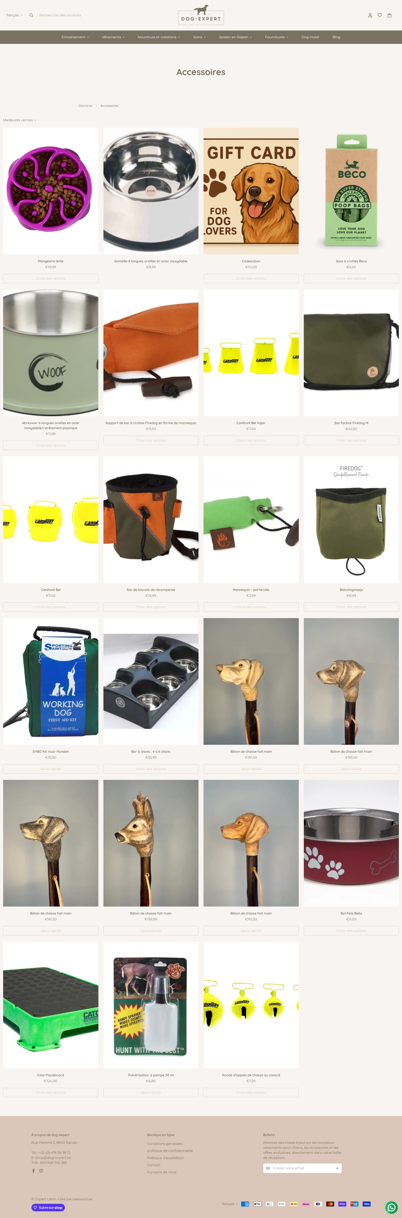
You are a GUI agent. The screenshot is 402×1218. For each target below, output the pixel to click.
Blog (336, 37)
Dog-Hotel (310, 37)
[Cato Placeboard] (50, 1005)
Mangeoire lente (50, 261)
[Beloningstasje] (351, 519)
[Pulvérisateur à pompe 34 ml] (151, 1005)
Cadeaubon (251, 261)
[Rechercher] (31, 15)
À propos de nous (162, 1172)
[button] (389, 15)
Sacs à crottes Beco (351, 261)
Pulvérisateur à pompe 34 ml (151, 1075)
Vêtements (111, 37)
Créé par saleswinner (75, 1199)
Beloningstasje (351, 590)
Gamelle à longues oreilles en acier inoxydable (150, 261)
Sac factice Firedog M (351, 423)
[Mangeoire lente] (50, 191)
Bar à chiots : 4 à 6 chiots (150, 751)
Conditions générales (165, 1144)
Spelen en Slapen (233, 37)
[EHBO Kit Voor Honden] (50, 681)
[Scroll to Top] (394, 1195)
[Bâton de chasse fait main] (251, 681)
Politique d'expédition (165, 1158)
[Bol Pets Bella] (351, 843)
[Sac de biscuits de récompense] (151, 519)
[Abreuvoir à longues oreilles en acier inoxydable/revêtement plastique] (50, 353)
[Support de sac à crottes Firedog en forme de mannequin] (151, 353)
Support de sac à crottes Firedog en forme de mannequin (151, 423)
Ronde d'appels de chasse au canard (251, 1075)
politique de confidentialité (170, 1151)
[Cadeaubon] (251, 191)
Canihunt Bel (51, 590)
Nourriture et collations (157, 37)
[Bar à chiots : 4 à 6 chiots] (151, 681)
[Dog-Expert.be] (201, 15)
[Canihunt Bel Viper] (251, 353)
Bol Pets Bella (351, 913)
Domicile (85, 106)
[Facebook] (33, 1171)
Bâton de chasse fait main (251, 751)
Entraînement (73, 37)
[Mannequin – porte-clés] (251, 519)
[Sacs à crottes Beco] (351, 191)
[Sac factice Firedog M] (351, 353)
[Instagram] (41, 1171)
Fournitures (275, 37)
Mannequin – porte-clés (251, 590)
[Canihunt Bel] (50, 519)
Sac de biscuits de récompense (151, 590)
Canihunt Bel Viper (251, 423)
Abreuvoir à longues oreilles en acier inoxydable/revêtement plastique (51, 425)
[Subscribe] (337, 1168)
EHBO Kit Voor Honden (51, 751)
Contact (154, 1165)
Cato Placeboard (50, 1075)
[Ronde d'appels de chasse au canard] (251, 1005)
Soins (197, 37)
